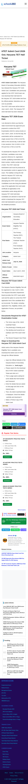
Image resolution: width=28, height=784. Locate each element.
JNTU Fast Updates (7, 711)
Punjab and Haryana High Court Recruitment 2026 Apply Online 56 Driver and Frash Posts (14, 612)
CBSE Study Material (7, 727)
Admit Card (7, 36)
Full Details (7, 457)
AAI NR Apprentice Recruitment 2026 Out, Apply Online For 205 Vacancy (15, 646)
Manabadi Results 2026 (8, 709)
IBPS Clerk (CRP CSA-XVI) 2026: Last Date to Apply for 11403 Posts (15, 672)
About (6, 772)
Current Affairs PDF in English (10, 714)
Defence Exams (6, 762)
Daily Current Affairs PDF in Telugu (11, 716)
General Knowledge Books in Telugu (11, 719)
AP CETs (4, 693)
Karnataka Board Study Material (9, 743)
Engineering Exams (6, 685)
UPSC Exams (6, 767)
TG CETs (4, 695)
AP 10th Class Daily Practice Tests (10, 730)
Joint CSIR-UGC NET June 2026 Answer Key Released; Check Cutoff (15, 659)
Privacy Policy (14, 775)
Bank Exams (6, 754)
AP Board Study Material (8, 733)
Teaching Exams (7, 764)
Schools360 (14, 779)
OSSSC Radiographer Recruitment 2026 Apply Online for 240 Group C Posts (15, 666)
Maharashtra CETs (6, 698)
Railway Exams (6, 759)
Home (1, 36)
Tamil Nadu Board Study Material (10, 740)
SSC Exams (5, 756)
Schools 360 (11, 535)
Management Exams (7, 690)
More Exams (22, 510)
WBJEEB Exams (6, 700)
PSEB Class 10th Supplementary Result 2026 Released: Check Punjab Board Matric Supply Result (13, 628)
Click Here (14, 414)
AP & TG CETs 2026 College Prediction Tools (14, 45)
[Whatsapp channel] (14, 521)
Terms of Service (19, 772)
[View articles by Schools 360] (5, 540)
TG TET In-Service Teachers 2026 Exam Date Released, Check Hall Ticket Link (16, 652)
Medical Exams (5, 687)
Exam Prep (5, 751)
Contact (11, 772)
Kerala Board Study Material (8, 738)
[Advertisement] (14, 22)
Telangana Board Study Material (9, 735)
